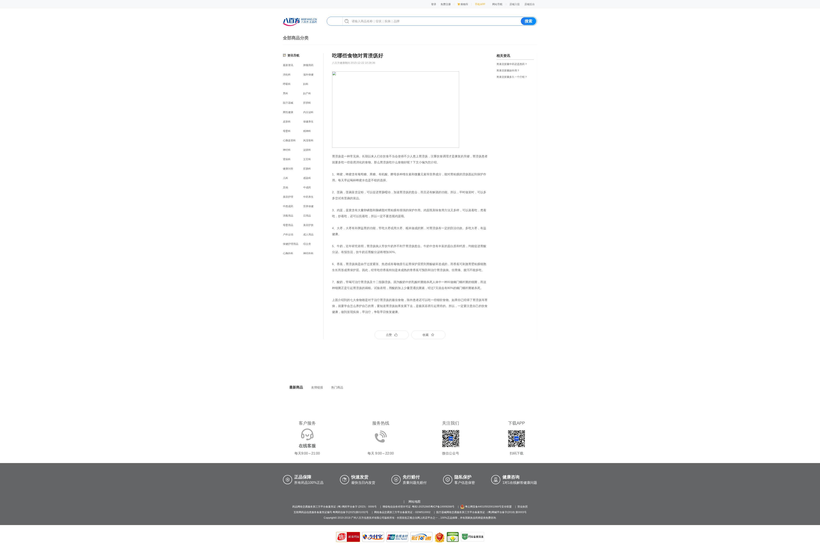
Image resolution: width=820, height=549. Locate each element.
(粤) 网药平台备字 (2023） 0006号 (357, 506)
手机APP (480, 4)
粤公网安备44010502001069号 (482, 506)
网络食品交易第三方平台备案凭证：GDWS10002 (402, 512)
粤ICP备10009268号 (442, 506)
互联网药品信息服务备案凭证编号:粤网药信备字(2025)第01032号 (331, 512)
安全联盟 (506, 506)
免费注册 (446, 4)
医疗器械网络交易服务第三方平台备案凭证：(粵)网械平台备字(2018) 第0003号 (481, 512)
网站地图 (414, 501)
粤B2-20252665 (421, 506)
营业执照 (522, 506)
